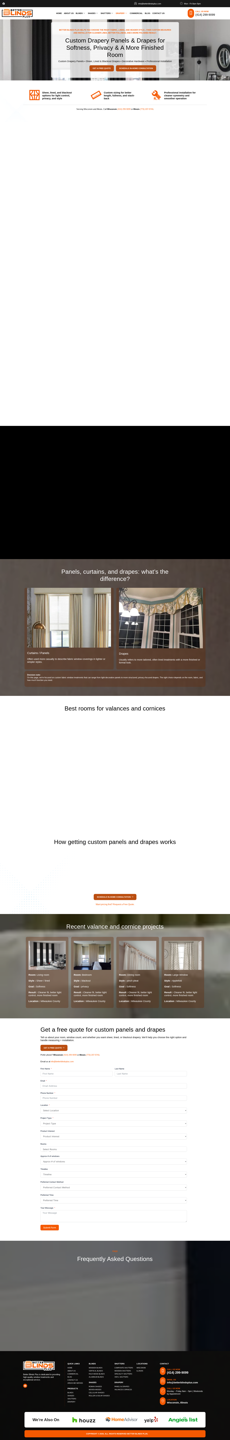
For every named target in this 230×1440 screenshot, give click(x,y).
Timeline (44, 1169)
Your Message (46, 1208)
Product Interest (47, 1131)
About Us (69, 13)
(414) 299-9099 (124, 109)
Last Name (119, 1069)
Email (42, 1081)
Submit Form (49, 1227)
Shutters (106, 13)
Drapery (120, 13)
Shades (91, 13)
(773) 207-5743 (146, 109)
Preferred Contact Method (51, 1182)
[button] (136, 68)
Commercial (136, 13)
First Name (45, 1069)
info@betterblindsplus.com (62, 1061)
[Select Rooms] (114, 1149)
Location (44, 1105)
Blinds (79, 13)
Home (59, 13)
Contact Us (158, 13)
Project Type (46, 1118)
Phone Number (46, 1093)
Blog (147, 13)
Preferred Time (47, 1195)
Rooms (43, 1144)
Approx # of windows (49, 1156)
